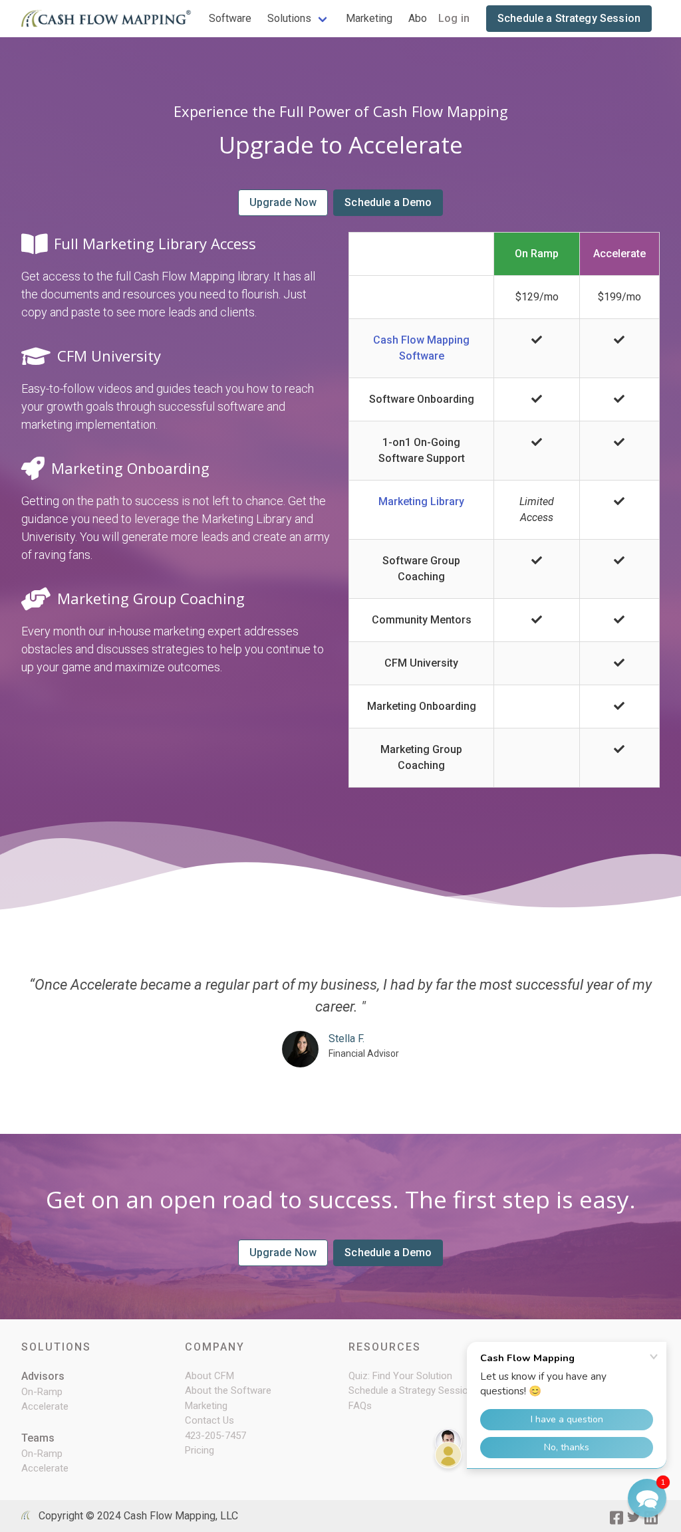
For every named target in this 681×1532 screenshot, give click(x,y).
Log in (454, 18)
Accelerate (44, 1406)
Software (230, 18)
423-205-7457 (215, 1436)
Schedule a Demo (388, 202)
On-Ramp (42, 1392)
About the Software (228, 1390)
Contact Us (209, 1420)
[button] (647, 1498)
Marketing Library (421, 501)
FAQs (360, 1406)
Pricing (199, 1450)
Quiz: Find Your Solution (400, 1376)
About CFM (209, 1376)
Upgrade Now (283, 202)
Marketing (369, 18)
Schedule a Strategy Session (568, 18)
